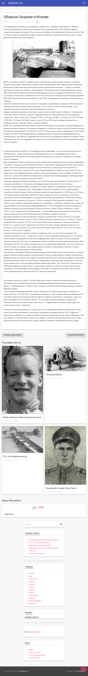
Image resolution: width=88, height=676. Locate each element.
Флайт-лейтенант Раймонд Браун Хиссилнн (22, 417)
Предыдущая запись (13, 335)
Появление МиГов (54, 374)
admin (32, 22)
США (31, 592)
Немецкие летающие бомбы (40, 545)
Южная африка (35, 601)
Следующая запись (75, 335)
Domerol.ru (15, 3)
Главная (6, 12)
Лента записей (34, 652)
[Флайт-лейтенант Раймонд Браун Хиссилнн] (22, 380)
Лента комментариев (37, 655)
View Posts (9, 514)
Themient (80, 671)
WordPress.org (34, 658)
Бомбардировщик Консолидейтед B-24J (44, 540)
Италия (14, 12)
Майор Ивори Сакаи (37, 553)
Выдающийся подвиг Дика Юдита (61, 488)
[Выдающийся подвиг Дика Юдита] (65, 455)
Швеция (32, 598)
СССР (31, 590)
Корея (31, 587)
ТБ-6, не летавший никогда (15, 456)
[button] (3, 3)
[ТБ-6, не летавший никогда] (22, 439)
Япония (32, 603)
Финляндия (33, 595)
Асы (30, 576)
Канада (32, 584)
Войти (31, 649)
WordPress (23, 671)
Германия (33, 579)
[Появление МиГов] (65, 358)
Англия (32, 573)
